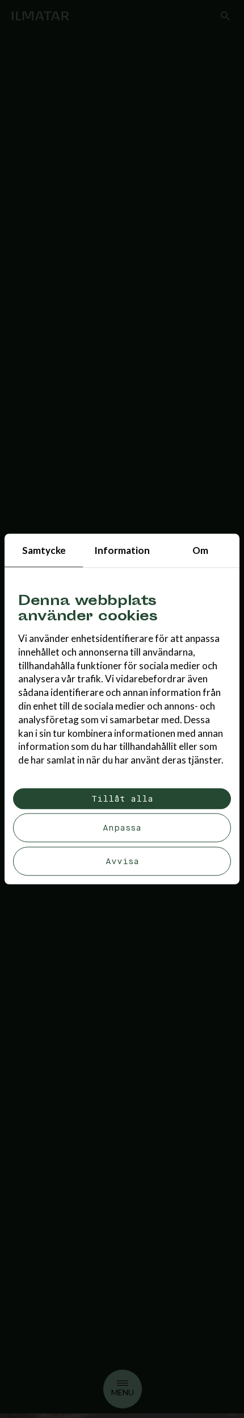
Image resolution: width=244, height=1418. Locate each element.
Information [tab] (122, 550)
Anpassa (122, 828)
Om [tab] (200, 550)
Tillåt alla (122, 798)
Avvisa (122, 861)
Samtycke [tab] (44, 550)
